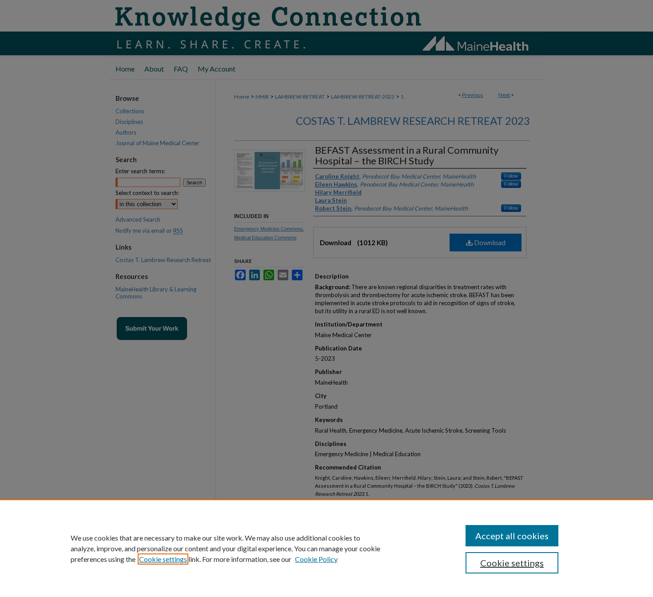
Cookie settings (163, 559)
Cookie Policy (316, 559)
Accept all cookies (512, 535)
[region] (326, 548)
